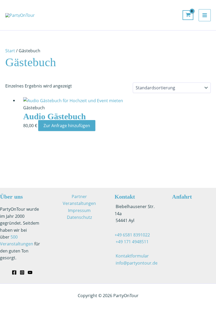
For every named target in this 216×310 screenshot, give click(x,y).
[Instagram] (22, 272)
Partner (79, 196)
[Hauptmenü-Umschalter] (205, 15)
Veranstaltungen (79, 203)
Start (10, 51)
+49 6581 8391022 (132, 235)
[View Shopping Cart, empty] (188, 15)
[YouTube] (30, 272)
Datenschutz (79, 217)
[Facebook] (14, 272)
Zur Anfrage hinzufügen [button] (66, 125)
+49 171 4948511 (132, 242)
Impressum (79, 210)
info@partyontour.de (137, 263)
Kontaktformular (132, 256)
